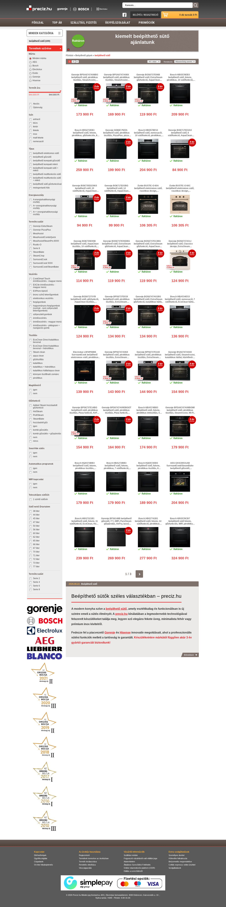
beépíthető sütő (116, 608)
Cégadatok (38, 862)
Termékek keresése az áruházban (94, 858)
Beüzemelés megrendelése (180, 862)
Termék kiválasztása (88, 862)
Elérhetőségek (40, 855)
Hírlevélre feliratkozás (178, 858)
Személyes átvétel (176, 855)
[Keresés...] (195, 5)
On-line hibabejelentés (43, 865)
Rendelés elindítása (87, 865)
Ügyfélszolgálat (117, 22)
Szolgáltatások (175, 868)
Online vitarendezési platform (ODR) (139, 868)
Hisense (125, 632)
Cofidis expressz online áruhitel (182, 865)
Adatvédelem (129, 862)
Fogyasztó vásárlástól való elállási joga (140, 858)
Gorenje (110, 632)
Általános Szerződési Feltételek (137, 865)
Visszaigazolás (85, 868)
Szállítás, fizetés (83, 22)
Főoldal (38, 22)
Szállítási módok (131, 855)
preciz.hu (121, 613)
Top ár (57, 22)
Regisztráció (84, 855)
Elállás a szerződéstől (133, 871)
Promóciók (147, 22)
